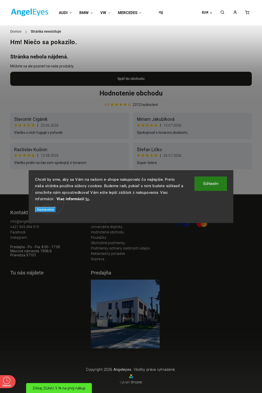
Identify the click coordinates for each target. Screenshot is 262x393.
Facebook (18, 232)
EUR (205, 12)
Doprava (97, 259)
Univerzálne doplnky (107, 227)
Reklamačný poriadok (108, 254)
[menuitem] (67, 13)
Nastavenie (45, 209)
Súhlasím (211, 183)
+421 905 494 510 (24, 227)
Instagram (18, 237)
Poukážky (98, 237)
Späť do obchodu (131, 79)
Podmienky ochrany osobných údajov (120, 248)
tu (87, 199)
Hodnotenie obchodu (131, 93)
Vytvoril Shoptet (131, 382)
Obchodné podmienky (108, 243)
